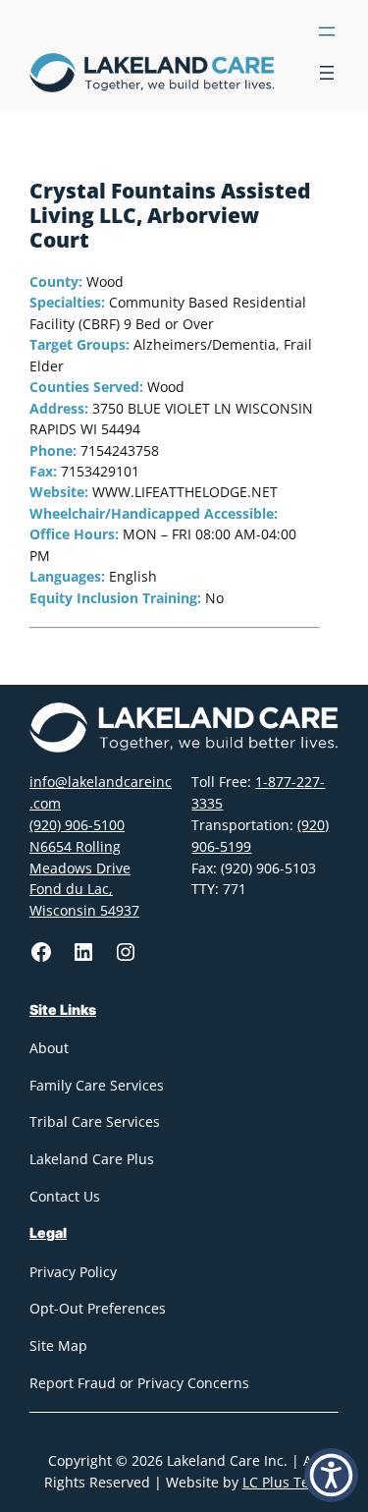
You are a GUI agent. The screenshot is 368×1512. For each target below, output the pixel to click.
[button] (331, 1475)
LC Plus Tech (283, 1482)
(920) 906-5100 (77, 824)
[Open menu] (327, 31)
